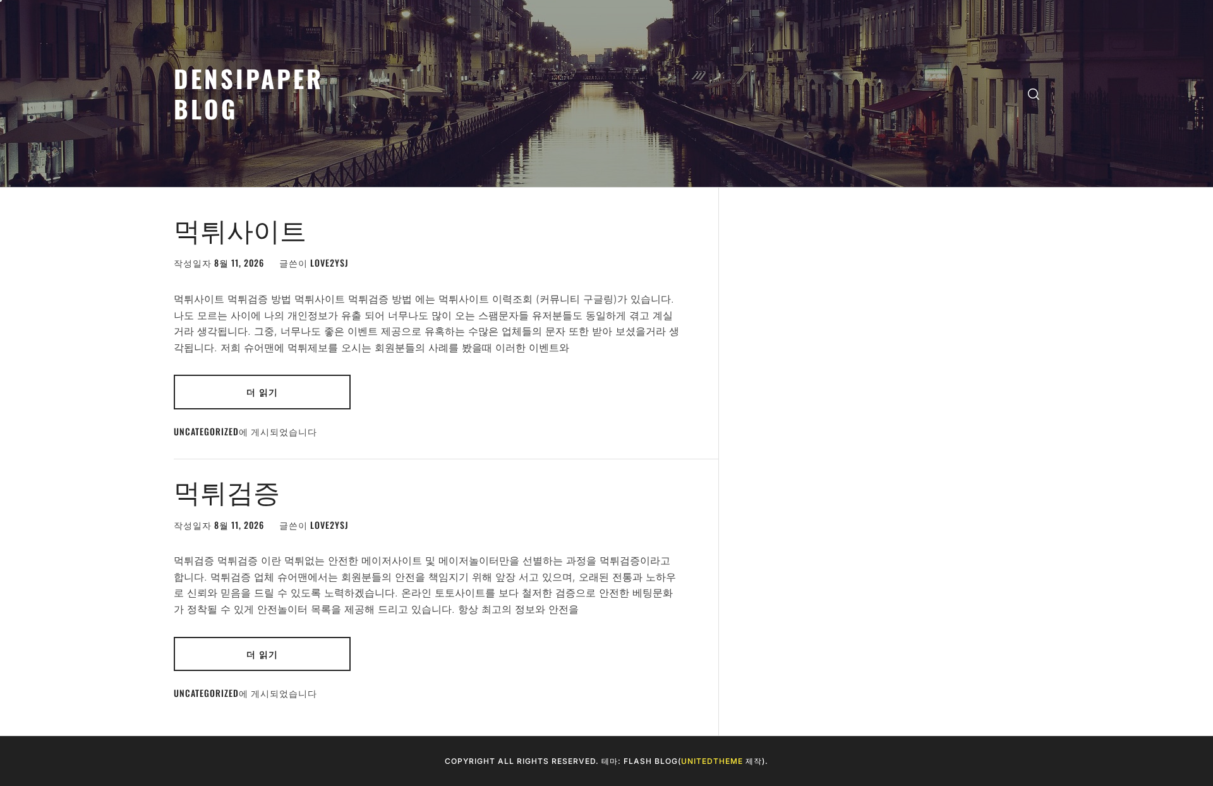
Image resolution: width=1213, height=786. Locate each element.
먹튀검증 (227, 490)
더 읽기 (262, 391)
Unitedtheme (712, 761)
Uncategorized (206, 431)
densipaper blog (248, 93)
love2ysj (329, 262)
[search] (1033, 93)
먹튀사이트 (240, 228)
